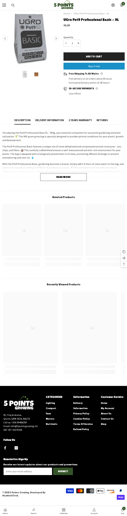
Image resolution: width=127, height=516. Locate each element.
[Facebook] (5, 448)
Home (67, 13)
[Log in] (113, 5)
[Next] (56, 38)
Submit (63, 471)
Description (22, 120)
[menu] (4, 5)
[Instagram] (16, 448)
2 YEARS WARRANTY (80, 120)
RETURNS (102, 120)
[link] (22, 259)
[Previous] (5, 38)
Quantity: (68, 37)
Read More (63, 177)
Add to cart (94, 56)
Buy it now (94, 66)
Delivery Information (49, 120)
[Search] (13, 5)
